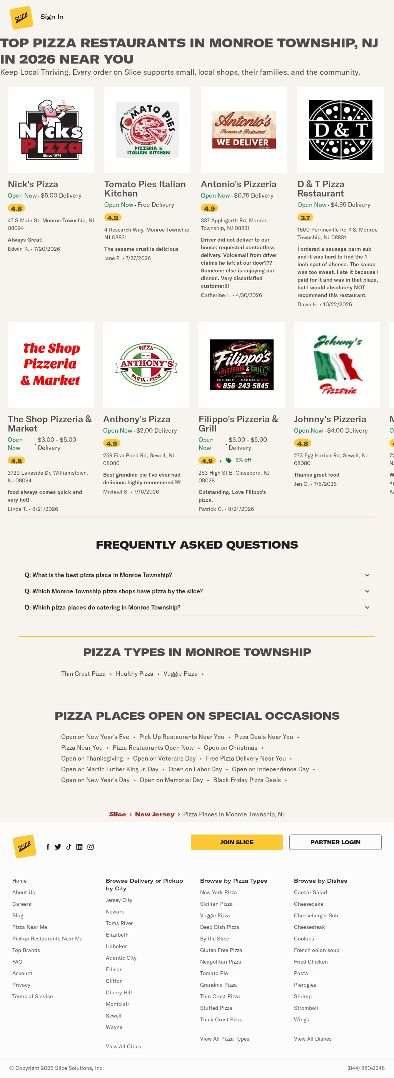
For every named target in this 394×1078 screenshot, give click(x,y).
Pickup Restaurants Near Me (47, 938)
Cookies (304, 938)
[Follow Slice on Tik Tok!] (69, 847)
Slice (117, 814)
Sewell (114, 1015)
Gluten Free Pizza (221, 950)
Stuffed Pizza (216, 1007)
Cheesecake (308, 903)
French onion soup (316, 950)
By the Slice (214, 938)
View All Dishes (313, 1038)
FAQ (17, 961)
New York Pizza (218, 892)
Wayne (114, 1027)
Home (19, 880)
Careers (21, 903)
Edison (114, 969)
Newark (115, 911)
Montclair (117, 1004)
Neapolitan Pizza (220, 961)
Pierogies (305, 984)
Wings (301, 1019)
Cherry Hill (119, 992)
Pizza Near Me (29, 927)
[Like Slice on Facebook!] (48, 847)
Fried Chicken (311, 961)
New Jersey (155, 814)
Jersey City (119, 900)
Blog (17, 915)
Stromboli (306, 1007)
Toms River (119, 923)
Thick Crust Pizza (221, 1019)
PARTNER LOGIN (336, 842)
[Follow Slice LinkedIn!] (79, 847)
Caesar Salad (310, 892)
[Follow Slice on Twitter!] (58, 847)
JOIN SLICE (237, 842)
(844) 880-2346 (366, 1068)
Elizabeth (117, 934)
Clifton (114, 980)
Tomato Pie (214, 973)
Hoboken (117, 946)
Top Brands (26, 950)
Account (22, 973)
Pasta (301, 973)
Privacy (21, 984)
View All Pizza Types (224, 1038)
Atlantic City (121, 957)
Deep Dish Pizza (219, 927)
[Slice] (20, 17)
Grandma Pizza (218, 984)
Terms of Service (32, 996)
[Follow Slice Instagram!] (90, 847)
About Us (23, 892)
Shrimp (303, 996)
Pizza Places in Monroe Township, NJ (234, 814)
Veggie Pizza (215, 915)
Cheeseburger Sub (316, 915)
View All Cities (123, 1046)
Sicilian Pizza (216, 903)
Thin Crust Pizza (220, 996)
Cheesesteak (309, 927)
